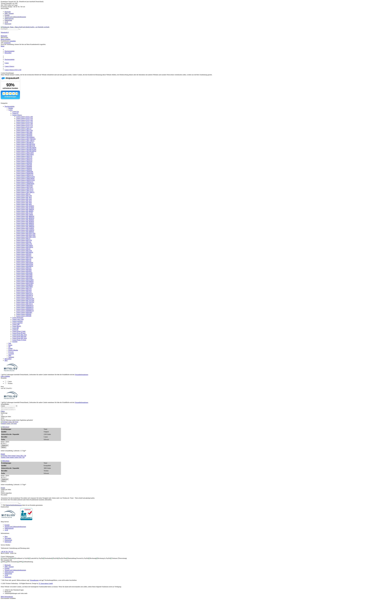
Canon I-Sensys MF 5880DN (25, 223)
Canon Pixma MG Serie (19, 335)
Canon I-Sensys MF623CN (24, 293)
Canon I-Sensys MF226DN (24, 245)
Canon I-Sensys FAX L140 (24, 120)
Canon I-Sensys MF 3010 (24, 197)
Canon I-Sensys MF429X (24, 271)
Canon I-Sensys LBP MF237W (25, 146)
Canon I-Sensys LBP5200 (24, 165)
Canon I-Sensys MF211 (23, 238)
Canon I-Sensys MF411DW (24, 257)
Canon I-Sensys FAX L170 (24, 125)
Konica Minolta (13, 350)
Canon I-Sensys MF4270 (23, 268)
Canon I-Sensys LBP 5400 (24, 132)
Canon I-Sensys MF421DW (24, 264)
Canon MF (15, 328)
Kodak (10, 348)
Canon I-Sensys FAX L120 (24, 118)
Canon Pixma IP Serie (19, 333)
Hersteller (4, 378)
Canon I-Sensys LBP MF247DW (26, 149)
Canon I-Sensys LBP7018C (24, 187)
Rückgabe (8, 11)
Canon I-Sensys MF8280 (23, 316)
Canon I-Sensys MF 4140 (24, 199)
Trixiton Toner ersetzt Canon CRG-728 (12, 457)
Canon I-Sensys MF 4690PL (24, 211)
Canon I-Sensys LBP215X (24, 156)
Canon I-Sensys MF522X (24, 290)
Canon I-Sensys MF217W (24, 244)
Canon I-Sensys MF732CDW (25, 300)
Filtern (3, 411)
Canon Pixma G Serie (18, 331)
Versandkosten (34, 580)
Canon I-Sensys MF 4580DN (25, 209)
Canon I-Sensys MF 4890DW (25, 218)
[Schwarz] (5, 427)
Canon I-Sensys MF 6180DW (25, 230)
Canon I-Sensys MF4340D (24, 276)
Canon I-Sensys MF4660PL (24, 285)
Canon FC (15, 113)
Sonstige (14, 341)
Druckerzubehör (9, 106)
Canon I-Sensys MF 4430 (24, 202)
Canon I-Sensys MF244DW (24, 252)
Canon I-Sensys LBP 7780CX (25, 141)
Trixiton (10, 383)
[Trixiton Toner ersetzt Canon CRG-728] (13, 455)
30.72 (5, 388)
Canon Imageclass (17, 317)
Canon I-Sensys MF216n (23, 242)
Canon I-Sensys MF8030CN (24, 305)
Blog (6, 360)
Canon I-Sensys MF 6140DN (25, 228)
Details (3, 454)
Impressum (8, 24)
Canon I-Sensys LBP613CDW (25, 177)
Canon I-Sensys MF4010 (23, 256)
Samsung (11, 357)
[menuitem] (183, 16)
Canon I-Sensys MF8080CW (25, 310)
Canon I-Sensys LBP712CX (24, 190)
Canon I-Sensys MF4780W (24, 286)
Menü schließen (5, 39)
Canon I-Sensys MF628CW (24, 295)
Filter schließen (5, 376)
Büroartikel (8, 359)
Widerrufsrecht (9, 18)
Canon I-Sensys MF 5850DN (25, 221)
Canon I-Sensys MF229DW (24, 247)
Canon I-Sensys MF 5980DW (25, 226)
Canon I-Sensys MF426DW (24, 266)
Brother (10, 108)
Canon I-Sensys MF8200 (23, 314)
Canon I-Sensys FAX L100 (24, 117)
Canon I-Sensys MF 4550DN (25, 206)
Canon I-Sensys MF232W (24, 250)
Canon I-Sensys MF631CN (24, 297)
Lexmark (11, 353)
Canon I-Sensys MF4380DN (25, 281)
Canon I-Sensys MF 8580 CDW (26, 237)
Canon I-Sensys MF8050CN (24, 309)
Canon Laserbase (17, 321)
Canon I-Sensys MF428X (24, 269)
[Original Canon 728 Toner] (9, 422)
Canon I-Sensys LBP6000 (24, 166)
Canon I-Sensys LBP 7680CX (25, 192)
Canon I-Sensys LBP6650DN (25, 183)
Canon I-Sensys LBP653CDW (25, 180)
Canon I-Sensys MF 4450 (24, 204)
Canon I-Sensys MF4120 (23, 259)
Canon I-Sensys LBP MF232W (25, 144)
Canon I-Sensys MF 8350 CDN (25, 233)
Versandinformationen (81, 374)
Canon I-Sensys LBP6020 (24, 168)
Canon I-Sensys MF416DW (24, 262)
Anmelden (12, 41)
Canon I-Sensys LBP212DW (25, 153)
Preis (2, 386)
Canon (10, 110)
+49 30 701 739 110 (7, 551)
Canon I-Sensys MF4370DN (25, 280)
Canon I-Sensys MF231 (23, 249)
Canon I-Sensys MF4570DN (25, 283)
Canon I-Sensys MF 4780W (24, 214)
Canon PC (15, 329)
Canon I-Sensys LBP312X (24, 158)
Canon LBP (15, 324)
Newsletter (8, 538)
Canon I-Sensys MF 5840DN (25, 220)
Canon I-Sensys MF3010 (23, 254)
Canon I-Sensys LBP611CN (24, 175)
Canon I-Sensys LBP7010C (24, 185)
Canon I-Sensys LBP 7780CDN (26, 139)
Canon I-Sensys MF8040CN (24, 307)
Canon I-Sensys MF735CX (24, 304)
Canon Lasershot (17, 323)
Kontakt (7, 15)
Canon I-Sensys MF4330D (24, 274)
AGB (6, 22)
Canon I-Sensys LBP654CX (24, 182)
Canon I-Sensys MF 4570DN (25, 207)
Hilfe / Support (9, 13)
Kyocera (11, 352)
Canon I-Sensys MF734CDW (25, 302)
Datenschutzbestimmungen (14, 505)
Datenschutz (8, 20)
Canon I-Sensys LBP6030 (24, 170)
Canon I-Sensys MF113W (24, 195)
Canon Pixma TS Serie (19, 340)
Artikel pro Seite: (6, 416)
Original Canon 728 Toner (9, 423)
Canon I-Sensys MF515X (24, 288)
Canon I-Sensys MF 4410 (24, 201)
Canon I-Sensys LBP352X (24, 161)
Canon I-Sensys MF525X (24, 292)
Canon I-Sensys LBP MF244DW (26, 147)
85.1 (10, 388)
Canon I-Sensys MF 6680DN (25, 232)
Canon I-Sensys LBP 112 (23, 129)
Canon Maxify (16, 326)
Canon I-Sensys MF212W (24, 240)
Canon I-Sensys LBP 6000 (24, 134)
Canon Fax (15, 111)
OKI (9, 355)
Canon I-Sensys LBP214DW (25, 154)
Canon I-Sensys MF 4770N (24, 213)
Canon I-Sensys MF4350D (24, 278)
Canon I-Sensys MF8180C (24, 312)
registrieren (7, 42)
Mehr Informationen (7, 596)
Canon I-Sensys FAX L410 (24, 127)
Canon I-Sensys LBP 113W (24, 130)
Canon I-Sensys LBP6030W (24, 173)
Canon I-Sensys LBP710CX (24, 189)
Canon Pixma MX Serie (19, 338)
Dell (9, 343)
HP (9, 347)
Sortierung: (4, 413)
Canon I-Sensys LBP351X (24, 159)
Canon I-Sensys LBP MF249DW (26, 151)
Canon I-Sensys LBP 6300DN (25, 137)
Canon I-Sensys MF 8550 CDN (25, 235)
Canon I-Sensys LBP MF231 (25, 142)
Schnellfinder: (5, 404)
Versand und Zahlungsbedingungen (15, 17)
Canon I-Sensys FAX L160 (24, 123)
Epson (10, 345)
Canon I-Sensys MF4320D (24, 273)
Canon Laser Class (18, 319)
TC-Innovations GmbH (46, 583)
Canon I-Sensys (17, 115)
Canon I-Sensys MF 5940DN (25, 225)
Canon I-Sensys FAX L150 (24, 122)
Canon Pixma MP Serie (19, 336)
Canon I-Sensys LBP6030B (24, 171)
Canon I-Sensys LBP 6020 (24, 135)
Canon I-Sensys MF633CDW (25, 298)
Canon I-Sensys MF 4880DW (25, 216)
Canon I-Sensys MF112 (23, 194)
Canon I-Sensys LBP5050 (24, 163)
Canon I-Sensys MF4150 (23, 261)
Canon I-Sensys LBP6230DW (25, 178)
